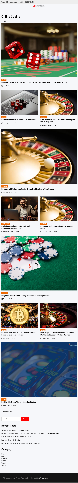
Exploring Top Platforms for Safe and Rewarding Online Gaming (15, 227)
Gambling (43, 117)
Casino (4, 79)
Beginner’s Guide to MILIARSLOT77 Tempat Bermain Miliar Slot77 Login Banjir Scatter (34, 82)
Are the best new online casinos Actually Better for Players (20, 443)
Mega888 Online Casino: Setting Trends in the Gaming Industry (25, 296)
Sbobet (3, 465)
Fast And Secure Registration (11, 440)
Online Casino (5, 223)
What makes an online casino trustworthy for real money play (57, 121)
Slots (3, 456)
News (3, 454)
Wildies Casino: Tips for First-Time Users (15, 430)
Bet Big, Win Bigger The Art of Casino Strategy (19, 402)
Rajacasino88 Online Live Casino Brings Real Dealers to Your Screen (27, 189)
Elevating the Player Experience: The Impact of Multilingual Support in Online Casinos (58, 334)
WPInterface (43, 478)
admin (14, 86)
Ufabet (3, 463)
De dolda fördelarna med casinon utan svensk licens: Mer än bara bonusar (18, 334)
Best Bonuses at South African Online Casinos (18, 120)
